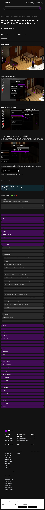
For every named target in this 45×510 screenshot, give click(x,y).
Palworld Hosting (8, 453)
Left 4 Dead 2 (7, 475)
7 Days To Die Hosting (9, 461)
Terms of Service (34, 449)
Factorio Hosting (8, 477)
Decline (22, 506)
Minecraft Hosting (29, 2)
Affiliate (18, 449)
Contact (18, 453)
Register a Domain (34, 436)
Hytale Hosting (7, 465)
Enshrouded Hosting (8, 483)
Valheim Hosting (8, 459)
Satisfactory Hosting (8, 455)
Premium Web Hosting (21, 438)
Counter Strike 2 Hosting (9, 492)
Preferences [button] (25, 504)
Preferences (13, 506)
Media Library (19, 451)
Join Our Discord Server (9, 440)
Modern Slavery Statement (35, 451)
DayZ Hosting (7, 463)
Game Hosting (39, 2)
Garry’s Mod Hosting (8, 487)
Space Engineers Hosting (9, 479)
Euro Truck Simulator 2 (9, 473)
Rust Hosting (7, 451)
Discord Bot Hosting (8, 438)
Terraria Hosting (7, 457)
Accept (32, 506)
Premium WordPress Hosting (22, 440)
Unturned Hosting (8, 481)
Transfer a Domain (34, 438)
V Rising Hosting (8, 485)
